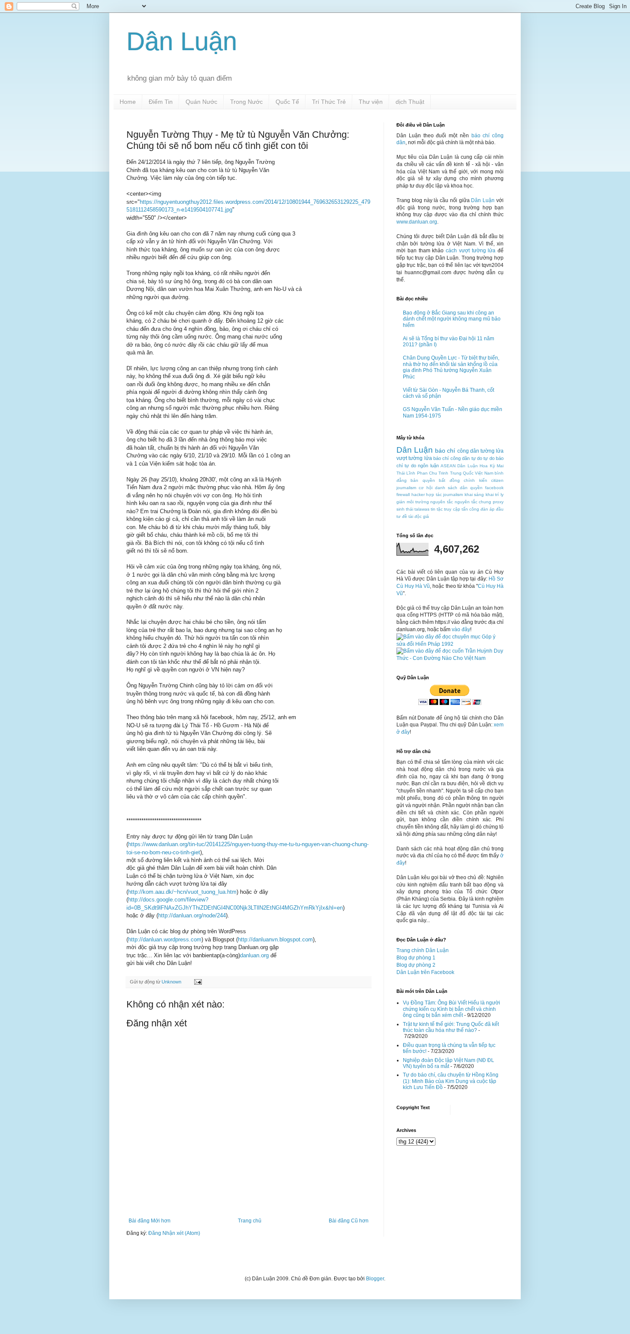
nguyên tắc (441, 501)
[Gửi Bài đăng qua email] (197, 981)
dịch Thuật (410, 101)
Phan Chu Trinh (433, 473)
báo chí (445, 450)
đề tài (407, 516)
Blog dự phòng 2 (415, 965)
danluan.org (254, 955)
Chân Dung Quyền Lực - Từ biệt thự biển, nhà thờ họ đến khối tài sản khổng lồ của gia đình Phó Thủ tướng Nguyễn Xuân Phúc (451, 367)
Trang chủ (249, 1221)
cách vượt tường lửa (470, 251)
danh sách (446, 487)
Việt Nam (484, 473)
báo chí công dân (451, 458)
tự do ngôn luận (421, 465)
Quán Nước (201, 101)
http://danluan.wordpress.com (164, 939)
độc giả (421, 516)
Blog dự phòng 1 (415, 958)
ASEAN (448, 465)
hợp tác (434, 494)
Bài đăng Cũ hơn (349, 1221)
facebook (494, 487)
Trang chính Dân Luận (422, 950)
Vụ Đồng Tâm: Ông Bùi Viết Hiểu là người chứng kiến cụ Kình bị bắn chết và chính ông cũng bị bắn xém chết (451, 1009)
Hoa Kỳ (487, 465)
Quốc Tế (287, 101)
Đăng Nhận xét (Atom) (174, 1233)
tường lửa (492, 451)
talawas (421, 509)
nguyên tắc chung (473, 501)
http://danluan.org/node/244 (192, 915)
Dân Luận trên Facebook (425, 972)
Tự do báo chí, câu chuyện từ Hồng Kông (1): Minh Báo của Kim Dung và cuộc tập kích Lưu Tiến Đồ (450, 1081)
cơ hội (425, 487)
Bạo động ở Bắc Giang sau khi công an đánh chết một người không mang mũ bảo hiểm (452, 319)
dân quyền (471, 487)
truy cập (452, 509)
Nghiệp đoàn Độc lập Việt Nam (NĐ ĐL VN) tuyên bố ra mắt (448, 1063)
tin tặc (437, 509)
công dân (468, 451)
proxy (498, 501)
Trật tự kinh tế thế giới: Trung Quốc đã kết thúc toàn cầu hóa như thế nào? (451, 1027)
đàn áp (487, 509)
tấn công (470, 509)
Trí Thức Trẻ (329, 101)
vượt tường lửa (414, 458)
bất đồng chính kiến (463, 480)
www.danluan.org (416, 222)
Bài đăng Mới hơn (150, 1221)
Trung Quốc (462, 473)
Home (128, 101)
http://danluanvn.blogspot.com (275, 939)
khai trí (492, 494)
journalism (453, 494)
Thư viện (371, 101)
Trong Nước (246, 101)
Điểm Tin (161, 101)
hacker (418, 494)
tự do (476, 458)
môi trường (418, 501)
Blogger (375, 1279)
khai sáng (474, 494)
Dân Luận (181, 41)
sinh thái (404, 509)
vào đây (461, 629)
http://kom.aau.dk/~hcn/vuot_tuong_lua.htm (182, 892)
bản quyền (423, 480)
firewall (403, 494)
